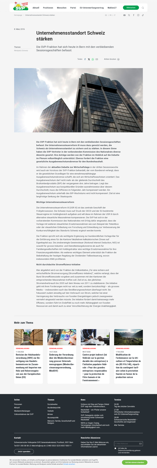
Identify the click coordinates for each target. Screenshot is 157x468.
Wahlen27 (112, 7)
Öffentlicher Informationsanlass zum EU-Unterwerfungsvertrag (127, 413)
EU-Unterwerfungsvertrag (92, 7)
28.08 (116, 417)
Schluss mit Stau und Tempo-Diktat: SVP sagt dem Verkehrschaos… (95, 405)
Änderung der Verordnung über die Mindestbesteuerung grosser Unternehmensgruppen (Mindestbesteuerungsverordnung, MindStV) (61, 362)
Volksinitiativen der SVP (24, 414)
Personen (18, 404)
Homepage (18, 15)
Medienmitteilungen (22, 411)
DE (106, 15)
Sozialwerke (52, 404)
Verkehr (50, 411)
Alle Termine (119, 425)
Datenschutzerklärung (126, 450)
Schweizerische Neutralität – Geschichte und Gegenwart (125, 421)
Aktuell (17, 408)
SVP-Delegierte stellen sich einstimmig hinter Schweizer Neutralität (92, 417)
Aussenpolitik (53, 418)
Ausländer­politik (53, 408)
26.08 (116, 404)
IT (115, 15)
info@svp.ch (41, 446)
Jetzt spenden (24, 451)
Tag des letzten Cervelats (124, 406)
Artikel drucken (110, 59)
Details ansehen (69, 464)
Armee (50, 414)
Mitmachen (131, 8)
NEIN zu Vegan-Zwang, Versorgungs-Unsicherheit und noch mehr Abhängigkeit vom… (95, 425)
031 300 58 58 (23, 446)
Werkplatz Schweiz (21, 50)
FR (110, 15)
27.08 (116, 410)
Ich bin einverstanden (134, 462)
